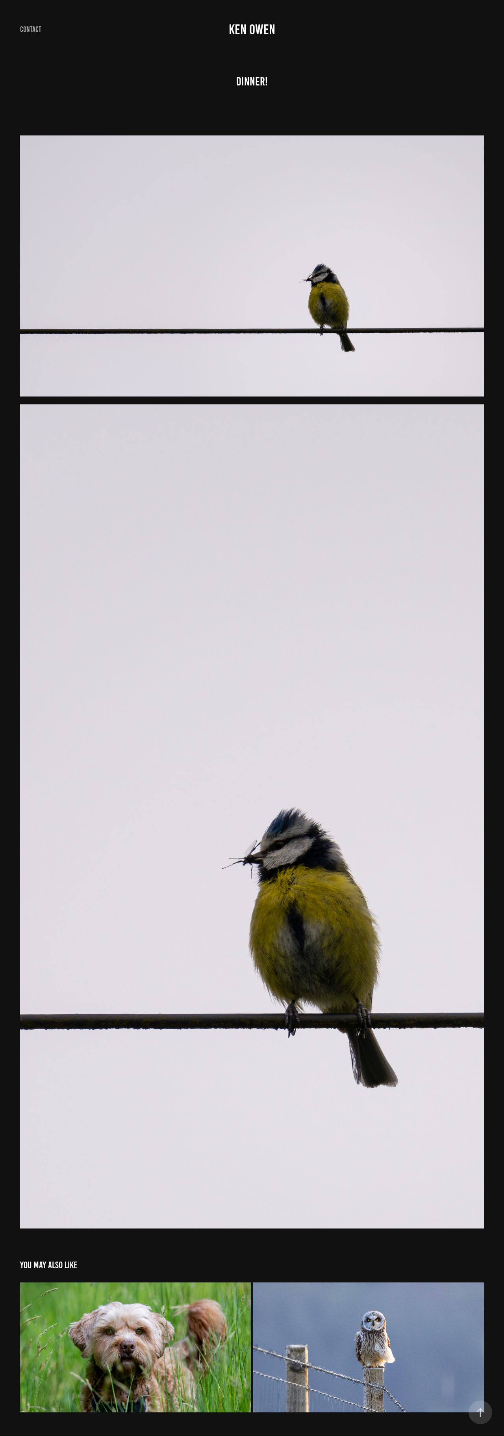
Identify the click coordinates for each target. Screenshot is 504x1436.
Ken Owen (252, 29)
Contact (30, 29)
